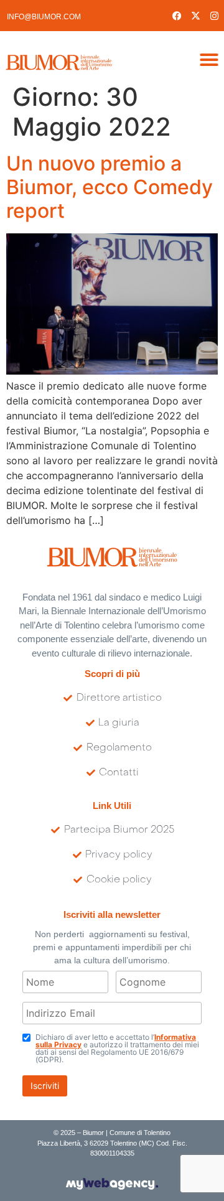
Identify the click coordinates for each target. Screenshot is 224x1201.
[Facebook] (177, 15)
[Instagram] (214, 15)
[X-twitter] (196, 15)
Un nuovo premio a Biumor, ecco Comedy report (109, 187)
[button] (209, 60)
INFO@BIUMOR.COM (44, 16)
